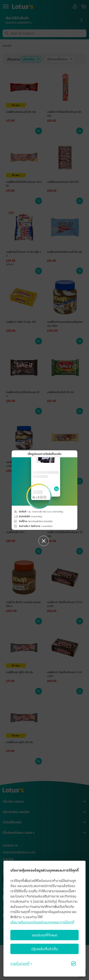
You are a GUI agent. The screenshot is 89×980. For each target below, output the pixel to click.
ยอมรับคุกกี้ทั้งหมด (44, 935)
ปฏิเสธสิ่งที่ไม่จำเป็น (44, 949)
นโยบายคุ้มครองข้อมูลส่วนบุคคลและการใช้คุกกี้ (42, 922)
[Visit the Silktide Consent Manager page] (73, 963)
